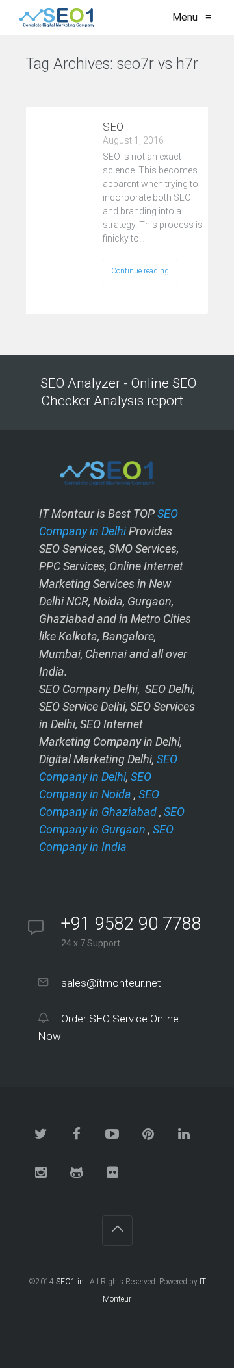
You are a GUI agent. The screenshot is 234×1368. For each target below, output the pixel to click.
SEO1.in (70, 1281)
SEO (113, 126)
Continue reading (140, 270)
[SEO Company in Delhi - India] (54, 17)
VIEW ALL (58, 89)
